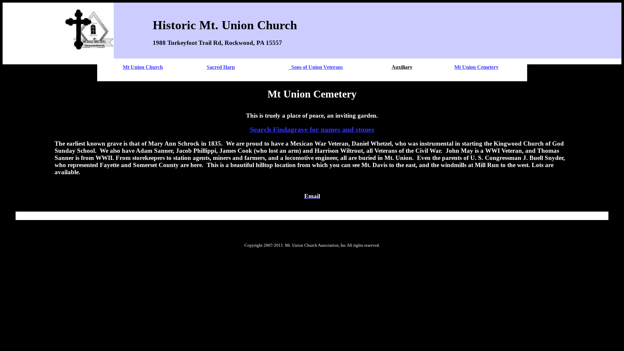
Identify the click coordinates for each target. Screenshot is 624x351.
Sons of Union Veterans (317, 67)
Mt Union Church (143, 67)
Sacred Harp (221, 67)
